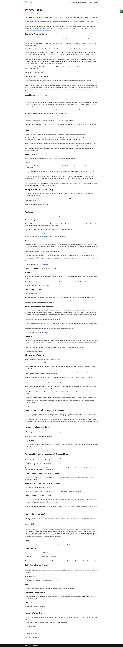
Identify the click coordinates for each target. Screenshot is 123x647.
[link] (121, 11)
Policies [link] (90, 2)
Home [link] (70, 2)
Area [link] (79, 2)
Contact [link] (96, 2)
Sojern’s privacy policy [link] (44, 285)
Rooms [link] (75, 2)
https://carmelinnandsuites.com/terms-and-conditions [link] (39, 30)
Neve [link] (26, 645)
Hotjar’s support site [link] (43, 264)
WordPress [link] (36, 645)
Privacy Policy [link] (45, 236)
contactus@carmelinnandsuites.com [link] (43, 640)
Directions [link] (84, 2)
